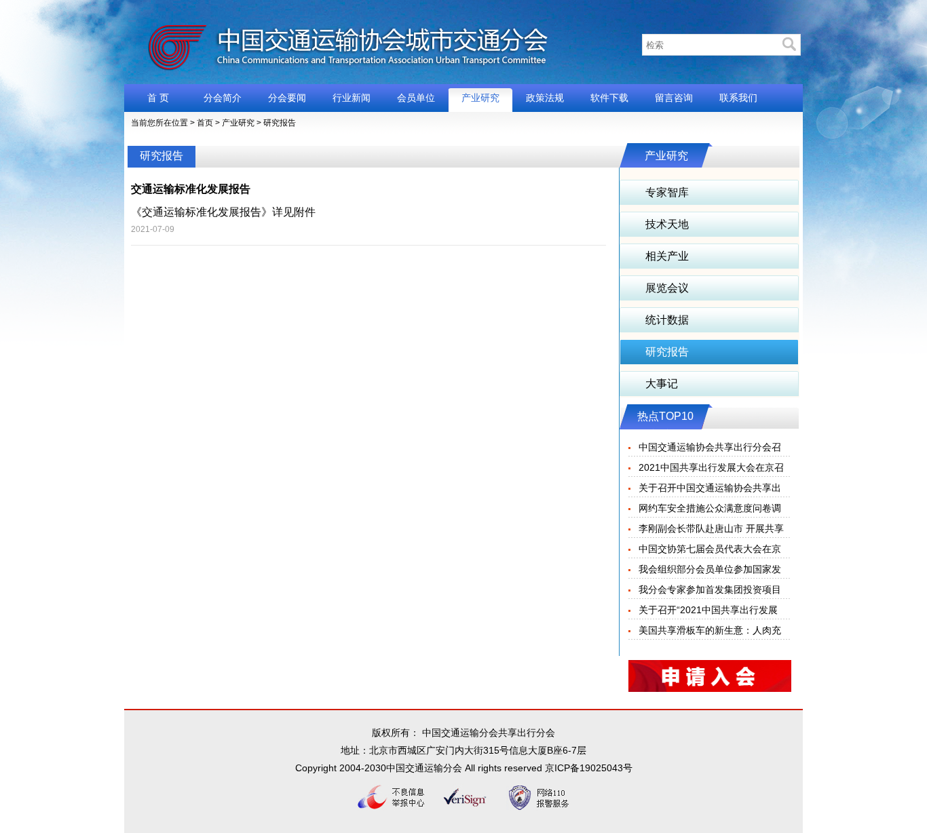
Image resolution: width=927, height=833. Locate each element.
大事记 (661, 383)
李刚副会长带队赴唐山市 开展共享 (711, 528)
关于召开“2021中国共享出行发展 (708, 609)
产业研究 (480, 97)
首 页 (158, 97)
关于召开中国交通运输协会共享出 (710, 487)
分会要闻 (287, 97)
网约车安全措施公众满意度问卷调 (710, 508)
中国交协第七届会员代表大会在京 (710, 548)
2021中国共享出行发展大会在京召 (711, 467)
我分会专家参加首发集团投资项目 (710, 589)
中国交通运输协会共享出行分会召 (710, 447)
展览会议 (667, 288)
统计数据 (667, 320)
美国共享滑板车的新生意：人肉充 (710, 630)
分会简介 (223, 97)
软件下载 (609, 97)
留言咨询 (674, 97)
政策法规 (545, 97)
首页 (205, 123)
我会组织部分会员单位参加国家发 (710, 569)
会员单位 (416, 97)
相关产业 (667, 256)
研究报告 (279, 123)
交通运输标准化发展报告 (190, 189)
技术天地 (667, 224)
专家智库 (667, 192)
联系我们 (738, 97)
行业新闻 (352, 97)
